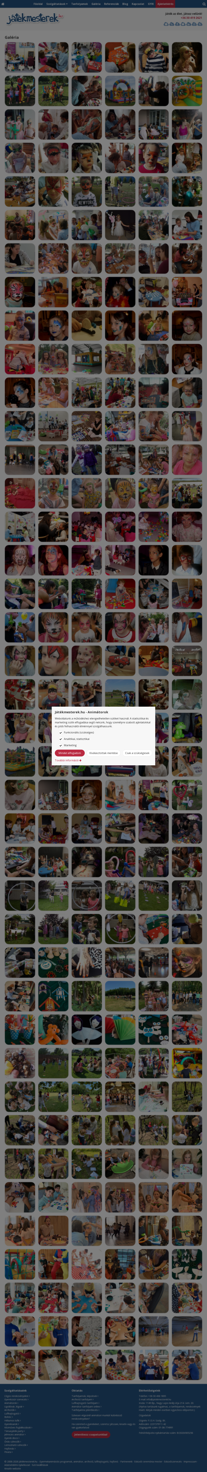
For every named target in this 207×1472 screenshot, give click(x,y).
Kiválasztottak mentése (103, 753)
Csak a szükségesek (137, 753)
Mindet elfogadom (70, 753)
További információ (67, 760)
